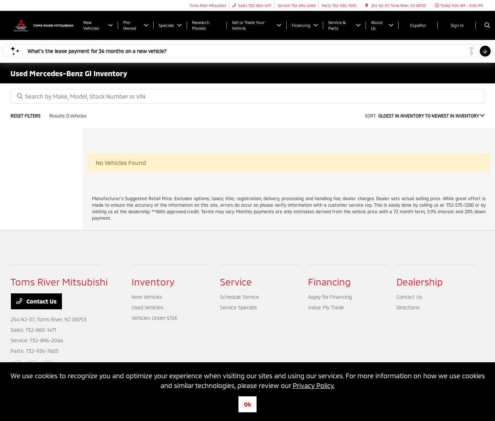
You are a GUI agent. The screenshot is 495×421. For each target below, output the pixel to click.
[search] (487, 25)
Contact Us (41, 301)
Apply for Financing (330, 297)
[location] (366, 5)
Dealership (419, 281)
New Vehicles (147, 297)
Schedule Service (239, 297)
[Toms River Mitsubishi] (43, 24)
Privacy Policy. (314, 385)
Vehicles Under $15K (154, 318)
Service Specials (238, 307)
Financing (329, 281)
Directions (408, 307)
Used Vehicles (147, 307)
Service (236, 281)
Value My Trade (326, 307)
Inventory (153, 281)
